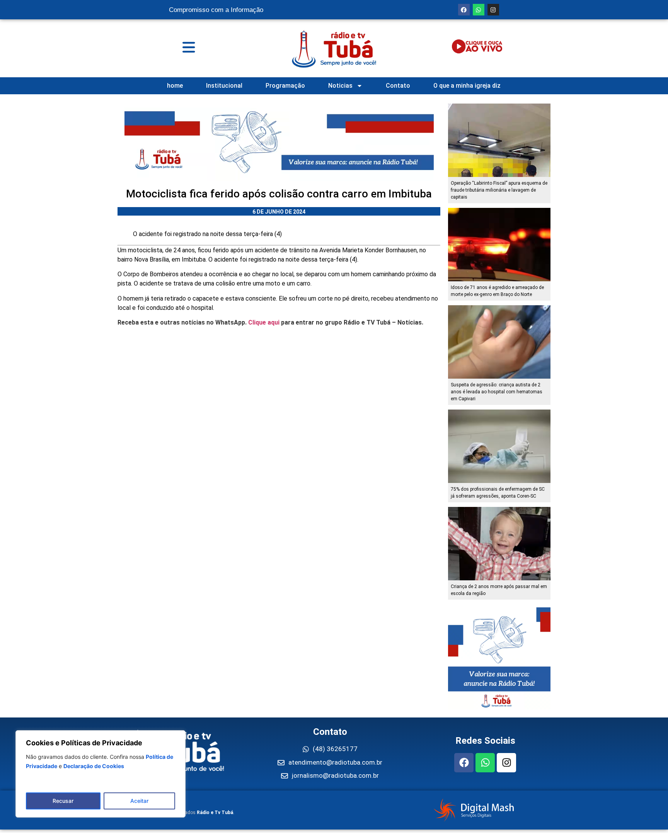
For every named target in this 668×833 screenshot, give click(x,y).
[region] (100, 774)
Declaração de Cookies (93, 766)
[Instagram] (493, 9)
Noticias (340, 85)
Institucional (224, 85)
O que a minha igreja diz (467, 85)
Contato (398, 85)
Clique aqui (263, 322)
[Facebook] (464, 9)
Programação (285, 85)
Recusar (63, 800)
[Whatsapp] (478, 9)
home (175, 85)
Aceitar (139, 800)
